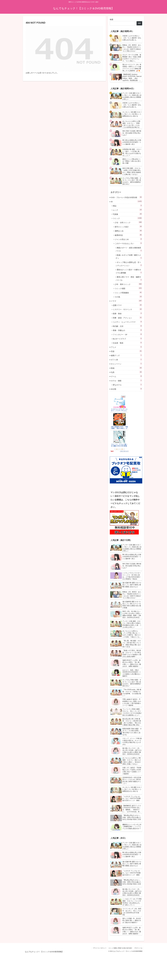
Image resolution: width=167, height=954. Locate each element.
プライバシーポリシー (99, 948)
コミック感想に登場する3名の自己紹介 (120, 948)
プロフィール (138, 948)
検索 (111, 19)
